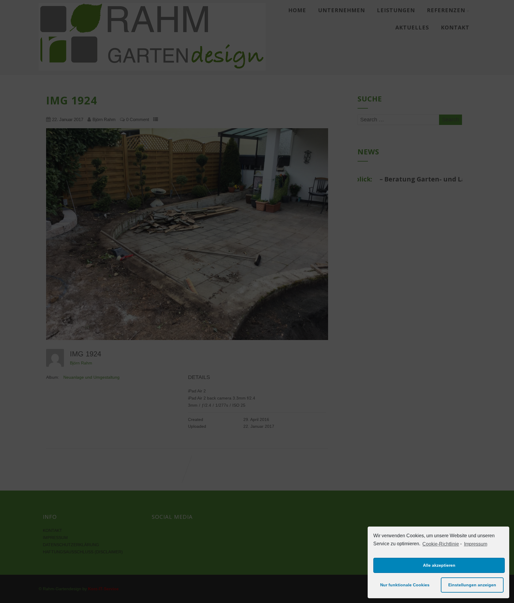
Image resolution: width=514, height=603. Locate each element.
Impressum (475, 543)
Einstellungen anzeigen (472, 584)
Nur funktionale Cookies (405, 584)
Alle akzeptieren (439, 565)
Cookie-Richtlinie (440, 543)
